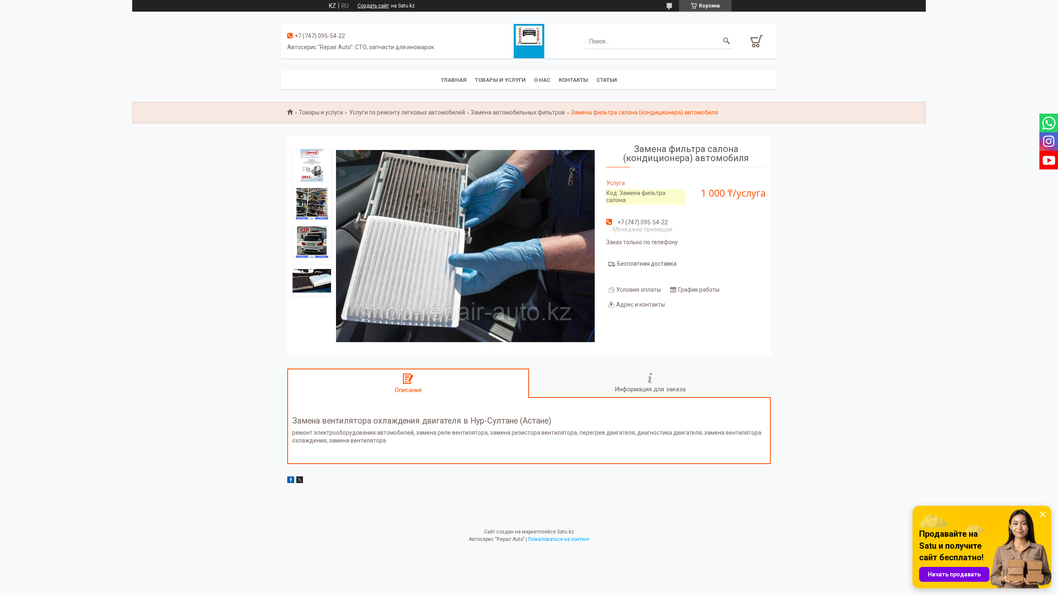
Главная (454, 80)
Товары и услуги (500, 80)
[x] (299, 481)
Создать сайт (373, 6)
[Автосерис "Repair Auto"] (529, 40)
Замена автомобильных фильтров (518, 112)
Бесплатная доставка (647, 263)
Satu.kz (565, 532)
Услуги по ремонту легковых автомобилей (407, 112)
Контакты (573, 80)
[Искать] (726, 41)
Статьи (606, 80)
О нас (542, 80)
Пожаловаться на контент (558, 539)
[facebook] (290, 481)
